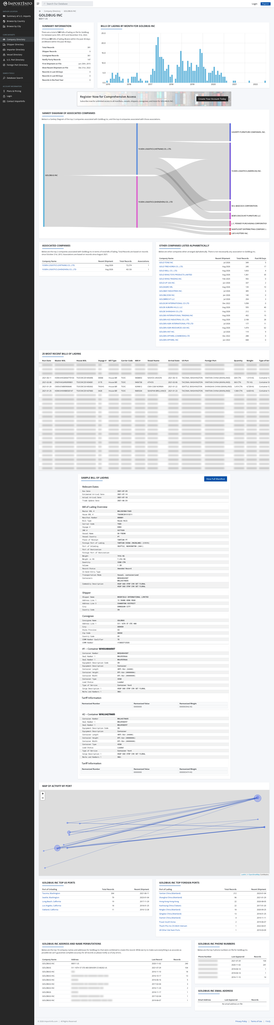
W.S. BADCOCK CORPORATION (244, 206)
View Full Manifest (215, 478)
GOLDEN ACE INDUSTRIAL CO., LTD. (174, 319)
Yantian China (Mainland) (170, 893)
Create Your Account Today (212, 98)
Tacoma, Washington (51, 893)
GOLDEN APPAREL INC (168, 340)
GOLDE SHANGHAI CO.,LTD (170, 311)
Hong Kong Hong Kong (169, 901)
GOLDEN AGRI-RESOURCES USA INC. (174, 327)
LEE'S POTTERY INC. (240, 233)
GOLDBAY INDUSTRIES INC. (170, 291)
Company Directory (52, 11)
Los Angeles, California (51, 905)
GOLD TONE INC (166, 262)
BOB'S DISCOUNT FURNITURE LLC (246, 215)
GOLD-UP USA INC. (167, 282)
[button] (43, 794)
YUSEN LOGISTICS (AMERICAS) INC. (246, 171)
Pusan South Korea (167, 922)
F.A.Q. (268, 1021)
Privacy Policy (241, 1021)
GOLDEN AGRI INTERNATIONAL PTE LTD (176, 323)
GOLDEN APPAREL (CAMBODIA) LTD (174, 336)
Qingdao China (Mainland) (170, 913)
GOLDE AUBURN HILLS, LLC (171, 307)
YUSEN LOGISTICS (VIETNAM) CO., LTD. (154, 149)
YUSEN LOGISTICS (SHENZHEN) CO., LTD (155, 202)
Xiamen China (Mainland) (170, 917)
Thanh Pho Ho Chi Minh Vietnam (173, 926)
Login (254, 3)
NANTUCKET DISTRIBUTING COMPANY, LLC (250, 229)
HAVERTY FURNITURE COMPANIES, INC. (248, 132)
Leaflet (243, 874)
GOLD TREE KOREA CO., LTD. (171, 266)
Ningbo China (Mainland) (169, 909)
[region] (17, 516)
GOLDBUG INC (51, 175)
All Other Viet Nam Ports (169, 930)
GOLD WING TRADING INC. (170, 278)
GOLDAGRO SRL (166, 287)
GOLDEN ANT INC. (167, 331)
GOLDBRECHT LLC (167, 299)
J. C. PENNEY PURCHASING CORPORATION (250, 223)
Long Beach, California (51, 901)
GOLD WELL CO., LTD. (168, 270)
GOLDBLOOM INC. (167, 295)
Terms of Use (256, 1021)
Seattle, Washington (50, 897)
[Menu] (38, 3)
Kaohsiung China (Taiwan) (170, 905)
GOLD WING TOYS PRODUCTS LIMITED (175, 274)
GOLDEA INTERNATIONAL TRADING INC (176, 315)
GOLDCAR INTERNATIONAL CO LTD (174, 303)
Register (265, 4)
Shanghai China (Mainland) (170, 897)
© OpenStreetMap (253, 874)
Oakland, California (50, 909)
